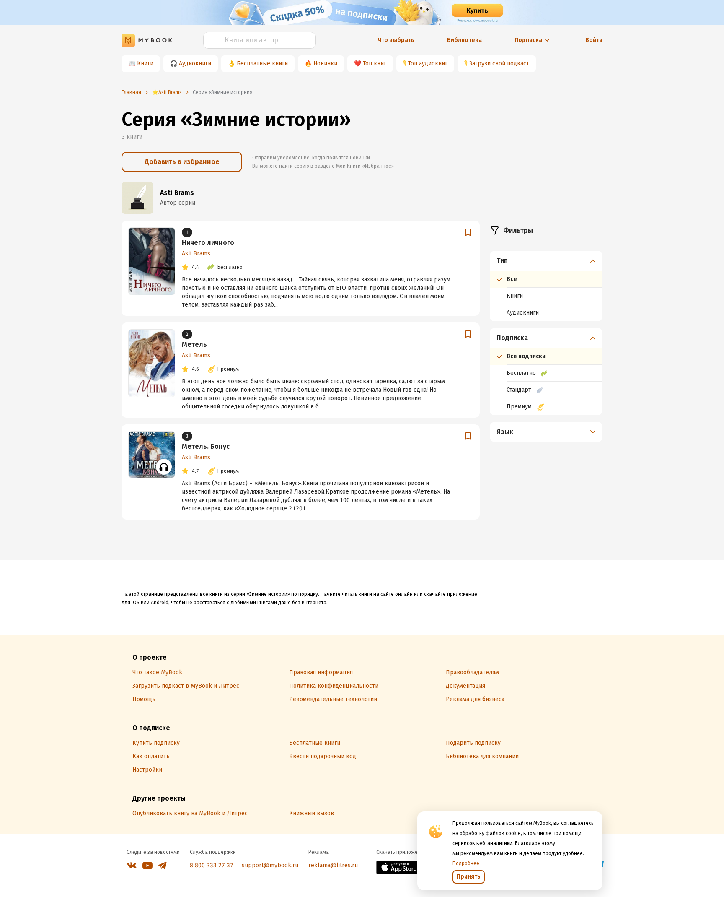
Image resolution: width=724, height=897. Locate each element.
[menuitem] (546, 286)
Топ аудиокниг (427, 63)
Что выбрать (396, 40)
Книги (145, 63)
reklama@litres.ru (333, 865)
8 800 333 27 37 (211, 865)
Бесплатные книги (262, 63)
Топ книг (374, 63)
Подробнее (465, 863)
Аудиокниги (195, 63)
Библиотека (464, 40)
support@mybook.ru (270, 865)
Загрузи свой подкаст (499, 63)
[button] (546, 261)
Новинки (325, 63)
